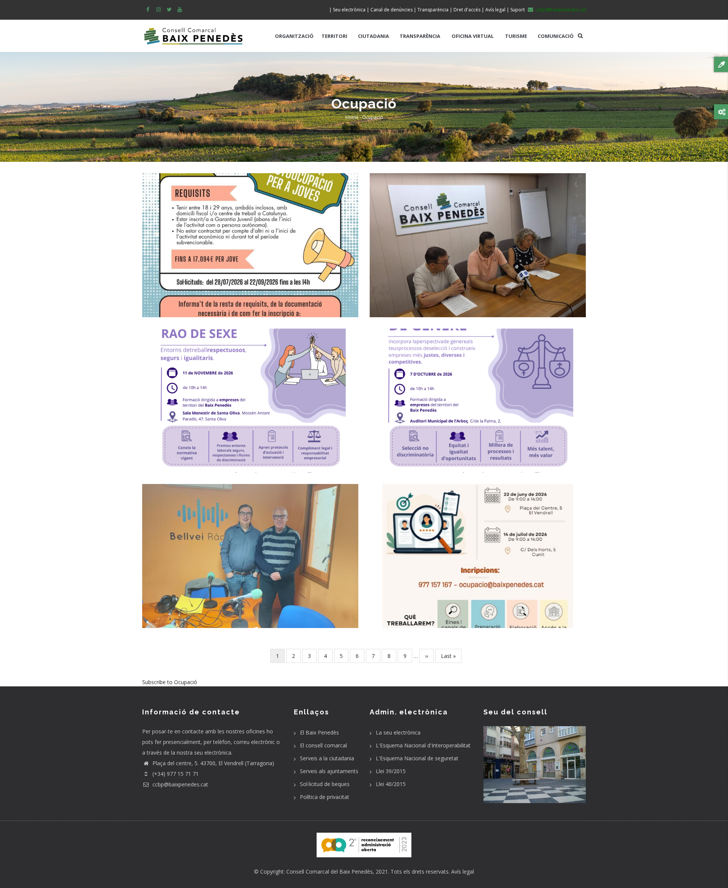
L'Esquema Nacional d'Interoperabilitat (423, 745)
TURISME (516, 36)
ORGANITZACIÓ (294, 36)
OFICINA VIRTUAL (473, 36)
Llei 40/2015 (391, 784)
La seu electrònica (398, 732)
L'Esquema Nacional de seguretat (417, 758)
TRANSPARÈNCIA (420, 36)
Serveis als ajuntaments (329, 771)
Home (352, 117)
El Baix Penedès (319, 732)
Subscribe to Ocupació (169, 682)
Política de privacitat (324, 796)
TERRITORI (334, 36)
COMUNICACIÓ (556, 36)
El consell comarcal (323, 745)
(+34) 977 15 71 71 (175, 773)
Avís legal (462, 871)
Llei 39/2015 (391, 771)
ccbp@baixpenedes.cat (179, 784)
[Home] (193, 32)
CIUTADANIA (373, 36)
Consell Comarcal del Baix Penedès (329, 871)
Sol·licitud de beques (325, 784)
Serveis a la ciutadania (327, 758)
